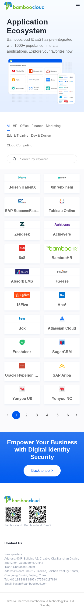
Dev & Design (41, 135)
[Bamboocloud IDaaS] (24, 6)
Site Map (45, 605)
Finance (37, 126)
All (8, 126)
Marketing (53, 126)
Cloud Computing (19, 145)
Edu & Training (17, 135)
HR (15, 126)
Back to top (40, 470)
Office (24, 126)
